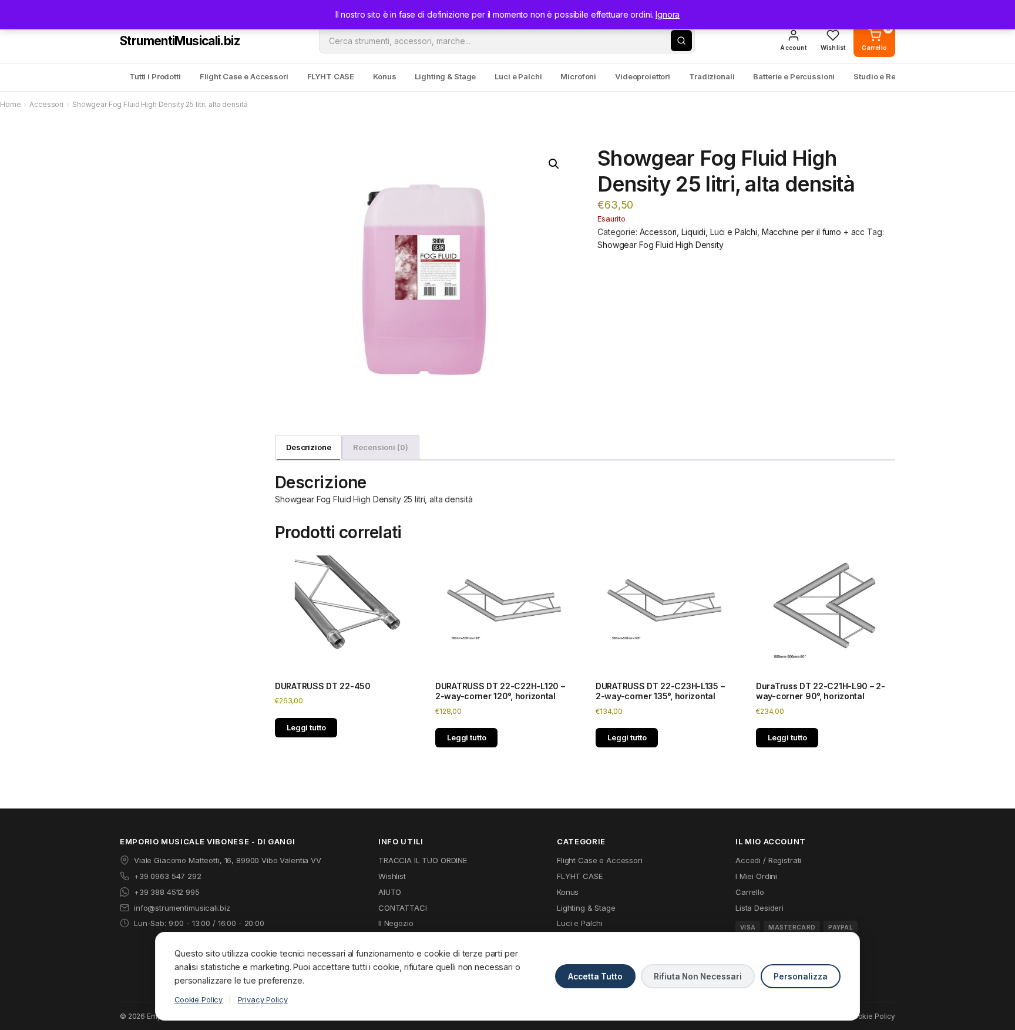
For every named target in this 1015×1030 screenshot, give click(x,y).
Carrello (749, 892)
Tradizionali (711, 76)
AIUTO (389, 892)
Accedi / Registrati (768, 860)
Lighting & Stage (445, 76)
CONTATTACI (402, 907)
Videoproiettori (642, 76)
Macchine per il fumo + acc (813, 232)
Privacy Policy (263, 999)
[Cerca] (681, 40)
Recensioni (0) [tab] (380, 447)
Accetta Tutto (595, 976)
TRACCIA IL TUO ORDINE (422, 860)
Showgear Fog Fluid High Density (660, 245)
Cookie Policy (198, 999)
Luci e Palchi (518, 76)
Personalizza (801, 976)
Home (10, 104)
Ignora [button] (668, 14)
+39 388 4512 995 (167, 892)
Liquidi (693, 232)
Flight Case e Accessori (244, 76)
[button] (553, 164)
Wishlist (392, 876)
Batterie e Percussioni (794, 76)
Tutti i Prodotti (155, 76)
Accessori (46, 104)
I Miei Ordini (756, 876)
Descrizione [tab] (308, 447)
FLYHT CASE (331, 76)
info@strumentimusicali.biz (182, 907)
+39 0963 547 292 (167, 876)
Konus (384, 76)
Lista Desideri (759, 907)
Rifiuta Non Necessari (698, 976)
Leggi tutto (306, 727)
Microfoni (578, 76)
